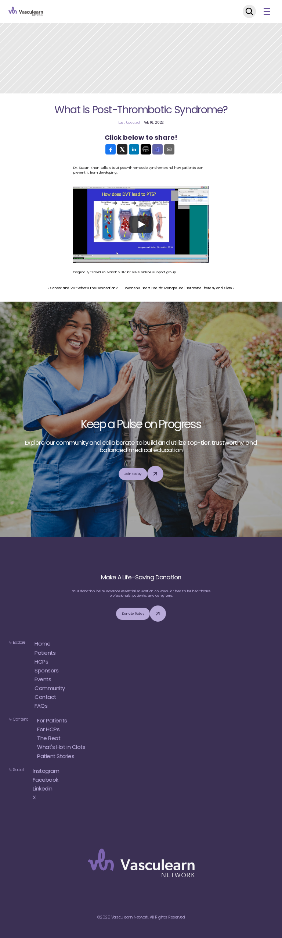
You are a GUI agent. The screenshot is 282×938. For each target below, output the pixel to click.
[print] (146, 149)
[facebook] (110, 149)
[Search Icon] (249, 11)
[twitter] (122, 149)
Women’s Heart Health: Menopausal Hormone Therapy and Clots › (179, 287)
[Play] (141, 224)
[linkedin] (134, 149)
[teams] (157, 149)
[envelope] (169, 149)
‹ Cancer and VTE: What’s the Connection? (82, 287)
